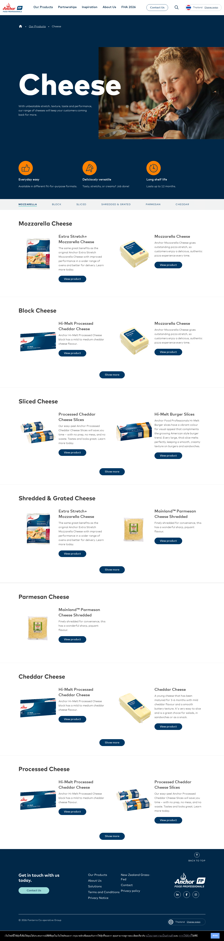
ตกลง (215, 936)
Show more (112, 374)
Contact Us (157, 7)
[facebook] (186, 894)
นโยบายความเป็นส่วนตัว (160, 935)
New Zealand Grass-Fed (135, 877)
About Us (95, 880)
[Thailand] (20, 26)
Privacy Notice (98, 898)
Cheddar (182, 204)
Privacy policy (130, 891)
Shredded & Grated (116, 204)
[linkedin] (177, 894)
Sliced (81, 204)
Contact (127, 885)
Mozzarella (28, 204)
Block (56, 204)
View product (72, 279)
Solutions (95, 886)
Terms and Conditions (104, 892)
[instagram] (196, 894)
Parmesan (153, 204)
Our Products (97, 875)
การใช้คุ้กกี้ (185, 935)
